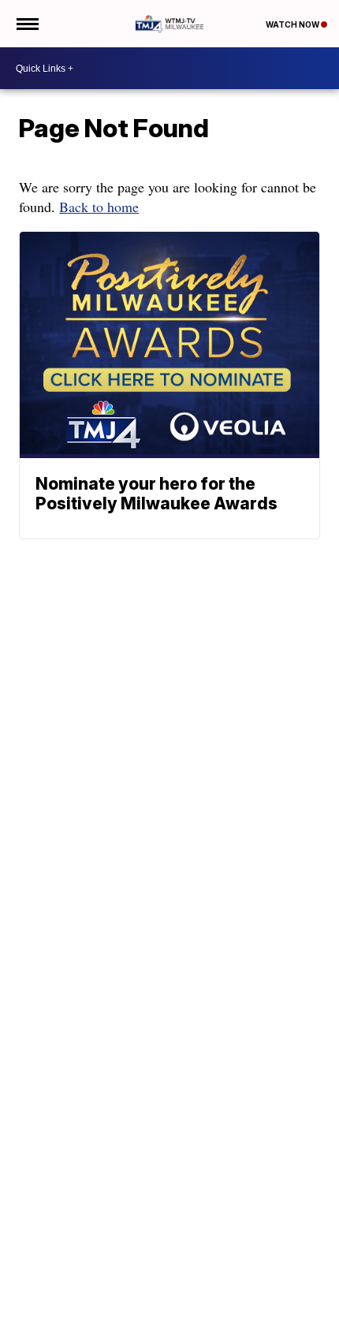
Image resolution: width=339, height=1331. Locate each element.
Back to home (99, 206)
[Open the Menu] (26, 23)
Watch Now (293, 24)
